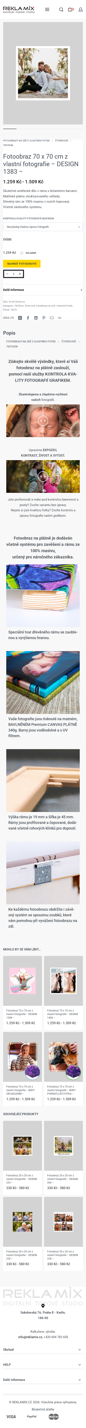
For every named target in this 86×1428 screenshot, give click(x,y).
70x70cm (8, 145)
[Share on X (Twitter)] (20, 318)
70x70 (14, 309)
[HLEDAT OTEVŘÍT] (61, 9)
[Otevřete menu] (47, 9)
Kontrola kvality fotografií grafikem (28, 218)
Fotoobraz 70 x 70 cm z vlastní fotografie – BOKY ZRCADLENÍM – (20, 1090)
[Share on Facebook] (28, 318)
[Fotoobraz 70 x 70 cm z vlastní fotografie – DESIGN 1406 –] (63, 981)
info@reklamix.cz (30, 1337)
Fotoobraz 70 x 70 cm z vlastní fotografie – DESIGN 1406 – (62, 1014)
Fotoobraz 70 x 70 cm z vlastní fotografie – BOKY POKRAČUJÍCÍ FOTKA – (61, 1090)
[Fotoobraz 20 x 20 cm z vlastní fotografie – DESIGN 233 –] (22, 1146)
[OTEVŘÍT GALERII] (43, 73)
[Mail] (52, 318)
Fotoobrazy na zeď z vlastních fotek (26, 140)
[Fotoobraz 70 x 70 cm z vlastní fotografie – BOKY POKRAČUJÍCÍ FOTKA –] (63, 1057)
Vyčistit (7, 239)
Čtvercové (61, 140)
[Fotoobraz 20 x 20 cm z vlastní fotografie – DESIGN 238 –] (63, 1222)
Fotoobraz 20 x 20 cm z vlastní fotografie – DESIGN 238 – (62, 1255)
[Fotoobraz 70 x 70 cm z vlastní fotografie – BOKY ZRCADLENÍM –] (22, 1057)
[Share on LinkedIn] (36, 318)
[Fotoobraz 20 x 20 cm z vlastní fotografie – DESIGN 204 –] (63, 1146)
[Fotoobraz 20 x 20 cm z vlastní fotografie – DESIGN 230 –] (22, 1222)
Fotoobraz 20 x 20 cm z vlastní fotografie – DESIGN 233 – (21, 1179)
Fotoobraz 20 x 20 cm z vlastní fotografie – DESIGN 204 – (62, 1179)
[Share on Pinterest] (44, 318)
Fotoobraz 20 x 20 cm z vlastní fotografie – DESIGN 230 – (21, 1255)
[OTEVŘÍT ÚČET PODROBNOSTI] (80, 9)
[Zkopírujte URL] (60, 318)
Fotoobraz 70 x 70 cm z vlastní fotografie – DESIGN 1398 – (21, 1014)
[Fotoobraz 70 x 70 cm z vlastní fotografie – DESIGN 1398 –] (22, 981)
